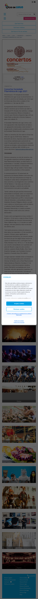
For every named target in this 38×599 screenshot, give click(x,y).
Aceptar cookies (19, 303)
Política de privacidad (19, 322)
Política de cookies (19, 321)
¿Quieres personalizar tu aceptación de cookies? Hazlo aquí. (19, 314)
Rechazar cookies (19, 309)
